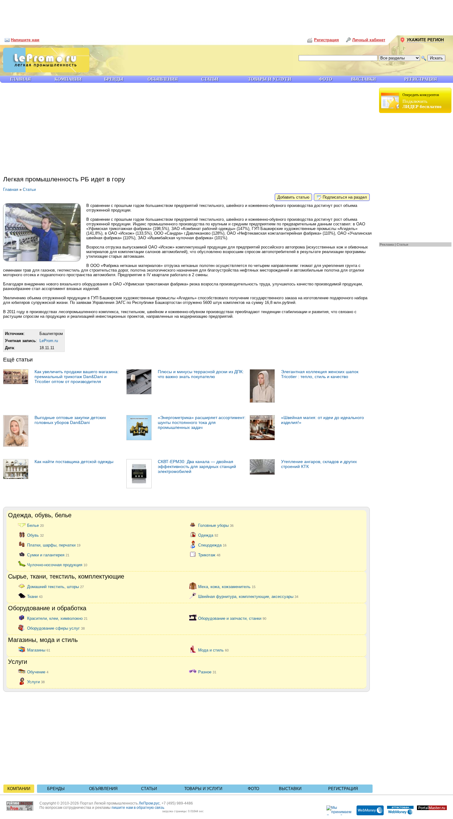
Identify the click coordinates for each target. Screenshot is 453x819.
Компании (18, 788)
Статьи (402, 244)
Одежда (208, 535)
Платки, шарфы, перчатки (53, 545)
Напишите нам (25, 40)
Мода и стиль (213, 650)
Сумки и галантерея (48, 554)
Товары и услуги (203, 788)
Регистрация (343, 788)
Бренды (56, 788)
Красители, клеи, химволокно (57, 618)
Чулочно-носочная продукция (57, 564)
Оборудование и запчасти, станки (232, 618)
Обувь (35, 535)
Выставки (290, 788)
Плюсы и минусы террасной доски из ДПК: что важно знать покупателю (201, 374)
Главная (10, 189)
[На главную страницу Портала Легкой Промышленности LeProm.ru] (44, 71)
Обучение (37, 671)
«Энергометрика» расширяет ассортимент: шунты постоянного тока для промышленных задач (202, 422)
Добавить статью (293, 197)
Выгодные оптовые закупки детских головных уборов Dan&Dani (70, 420)
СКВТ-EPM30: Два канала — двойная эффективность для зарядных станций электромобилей (197, 466)
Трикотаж (209, 554)
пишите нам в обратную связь (138, 807)
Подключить (422, 101)
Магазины (38, 650)
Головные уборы (216, 525)
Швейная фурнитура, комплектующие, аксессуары (248, 596)
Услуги (36, 681)
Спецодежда (212, 545)
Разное (207, 671)
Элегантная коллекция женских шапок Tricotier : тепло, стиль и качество (319, 374)
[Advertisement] (226, 15)
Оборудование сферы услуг (56, 628)
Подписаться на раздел (344, 197)
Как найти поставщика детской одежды (74, 461)
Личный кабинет (368, 40)
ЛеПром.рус (149, 803)
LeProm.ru (48, 340)
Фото (253, 788)
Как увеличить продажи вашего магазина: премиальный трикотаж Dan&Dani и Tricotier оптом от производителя (77, 376)
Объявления (103, 788)
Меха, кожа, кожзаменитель (226, 586)
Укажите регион (425, 40)
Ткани (35, 596)
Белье (35, 525)
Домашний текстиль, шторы (55, 586)
